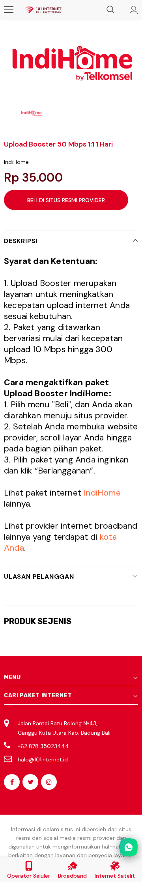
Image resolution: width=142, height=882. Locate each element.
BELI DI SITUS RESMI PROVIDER (66, 200)
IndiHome (16, 161)
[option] (71, 63)
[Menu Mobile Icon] (8, 10)
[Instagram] (49, 782)
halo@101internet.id (43, 759)
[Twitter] (30, 782)
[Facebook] (12, 782)
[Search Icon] (110, 10)
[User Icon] (134, 10)
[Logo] (43, 10)
